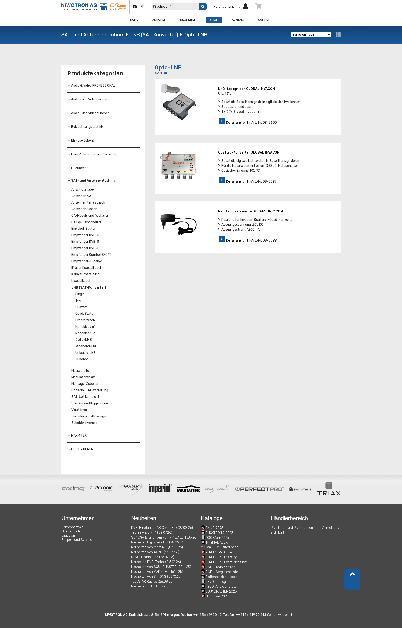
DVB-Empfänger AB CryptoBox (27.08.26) (162, 528)
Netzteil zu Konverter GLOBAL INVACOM (250, 211)
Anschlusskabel (82, 189)
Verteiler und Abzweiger (89, 416)
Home (134, 19)
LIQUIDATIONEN (82, 449)
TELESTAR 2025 (217, 596)
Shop (214, 19)
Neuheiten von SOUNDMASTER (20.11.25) (161, 567)
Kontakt (238, 19)
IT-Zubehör (79, 168)
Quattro (81, 307)
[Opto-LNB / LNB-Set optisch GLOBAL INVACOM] (178, 102)
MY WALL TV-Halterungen (219, 547)
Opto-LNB (195, 35)
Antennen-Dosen (84, 209)
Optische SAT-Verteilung (89, 390)
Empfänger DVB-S (85, 242)
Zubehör (81, 359)
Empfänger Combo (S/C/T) (91, 255)
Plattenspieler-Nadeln (221, 577)
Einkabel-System (84, 229)
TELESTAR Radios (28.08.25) (152, 582)
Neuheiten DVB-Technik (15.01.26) (156, 562)
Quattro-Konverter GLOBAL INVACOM (249, 152)
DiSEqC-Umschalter (86, 222)
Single (79, 294)
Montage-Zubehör (85, 384)
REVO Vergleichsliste (221, 587)
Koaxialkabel (80, 281)
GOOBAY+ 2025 (217, 538)
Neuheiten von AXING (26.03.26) (155, 552)
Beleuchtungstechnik (87, 127)
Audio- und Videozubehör (90, 113)
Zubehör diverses (84, 423)
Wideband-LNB (86, 346)
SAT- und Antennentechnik (92, 35)
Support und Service (76, 540)
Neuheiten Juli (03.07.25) (149, 586)
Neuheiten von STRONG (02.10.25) (156, 577)
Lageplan (68, 536)
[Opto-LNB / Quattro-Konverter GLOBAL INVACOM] (178, 165)
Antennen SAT (82, 196)
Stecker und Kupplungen (89, 403)
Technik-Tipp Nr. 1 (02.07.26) (151, 533)
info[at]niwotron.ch (279, 615)
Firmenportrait (72, 527)
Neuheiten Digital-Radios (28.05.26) (157, 542)
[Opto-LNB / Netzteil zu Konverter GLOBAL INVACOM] (178, 224)
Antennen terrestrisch (88, 203)
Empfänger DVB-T (85, 248)
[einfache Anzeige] (338, 35)
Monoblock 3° (85, 333)
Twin (78, 301)
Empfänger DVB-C (85, 235)
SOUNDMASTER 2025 (221, 592)
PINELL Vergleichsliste (221, 572)
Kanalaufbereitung (85, 274)
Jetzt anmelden (226, 7)
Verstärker (79, 410)
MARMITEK (79, 435)
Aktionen (159, 19)
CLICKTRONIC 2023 (219, 533)
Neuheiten (188, 19)
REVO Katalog (215, 582)
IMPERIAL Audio (216, 543)
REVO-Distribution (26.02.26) (152, 557)
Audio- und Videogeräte (89, 99)
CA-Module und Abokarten (91, 216)
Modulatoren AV (83, 377)
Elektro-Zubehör (83, 141)
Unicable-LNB (85, 353)
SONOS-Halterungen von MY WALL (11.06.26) (164, 537)
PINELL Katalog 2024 (220, 567)
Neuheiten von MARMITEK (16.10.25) (157, 572)
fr (142, 7)
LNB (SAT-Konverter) (154, 35)
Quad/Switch (85, 314)
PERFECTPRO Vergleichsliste (226, 562)
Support (265, 19)
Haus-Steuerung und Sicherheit (95, 154)
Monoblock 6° (85, 327)
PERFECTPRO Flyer (219, 552)
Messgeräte (80, 371)
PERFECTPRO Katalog (221, 557)
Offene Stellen (72, 531)
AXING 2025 (214, 528)
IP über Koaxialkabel (86, 268)
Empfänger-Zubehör (86, 261)
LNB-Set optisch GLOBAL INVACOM (246, 89)
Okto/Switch (85, 320)
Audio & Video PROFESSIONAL (93, 86)
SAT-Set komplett (85, 397)
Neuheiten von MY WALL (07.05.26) (157, 547)
